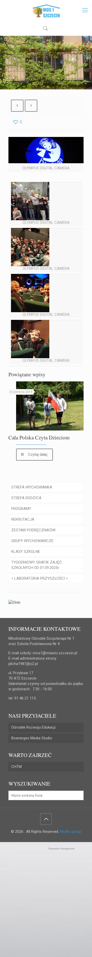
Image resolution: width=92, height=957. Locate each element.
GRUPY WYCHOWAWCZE (32, 541)
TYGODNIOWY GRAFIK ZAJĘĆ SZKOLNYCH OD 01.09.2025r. (36, 565)
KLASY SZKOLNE (25, 551)
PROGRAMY (21, 508)
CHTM (16, 766)
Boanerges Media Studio (31, 738)
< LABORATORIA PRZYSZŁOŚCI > (39, 578)
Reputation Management (62, 848)
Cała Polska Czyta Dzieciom (39, 437)
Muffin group (70, 831)
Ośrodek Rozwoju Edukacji (33, 727)
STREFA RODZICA (26, 498)
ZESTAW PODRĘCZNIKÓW (33, 530)
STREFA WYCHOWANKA (31, 487)
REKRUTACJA (22, 519)
